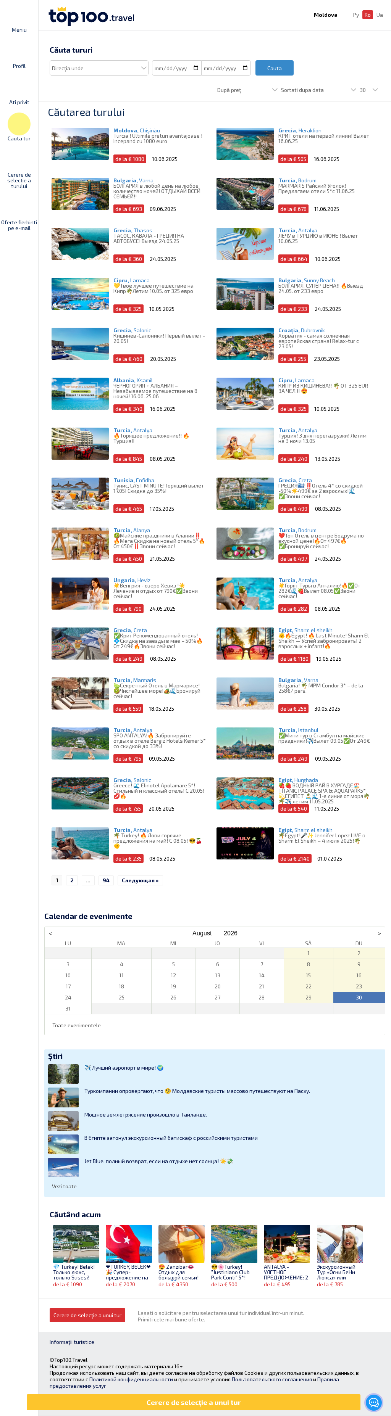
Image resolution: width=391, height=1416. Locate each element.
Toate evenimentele (76, 1025)
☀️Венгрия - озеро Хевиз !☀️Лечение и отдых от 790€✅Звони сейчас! (155, 590)
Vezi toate (64, 1186)
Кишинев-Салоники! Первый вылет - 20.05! (159, 338)
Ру (356, 14)
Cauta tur (19, 138)
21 (261, 986)
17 (68, 986)
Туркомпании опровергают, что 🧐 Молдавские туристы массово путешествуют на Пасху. (197, 1091)
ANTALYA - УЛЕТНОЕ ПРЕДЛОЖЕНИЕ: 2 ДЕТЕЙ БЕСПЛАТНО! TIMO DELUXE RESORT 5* (287, 1272)
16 (359, 975)
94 (106, 880)
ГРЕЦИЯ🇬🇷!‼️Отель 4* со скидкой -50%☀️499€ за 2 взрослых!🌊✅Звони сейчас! (320, 490)
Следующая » (140, 880)
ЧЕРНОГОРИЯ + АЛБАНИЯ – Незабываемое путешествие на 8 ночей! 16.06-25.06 (155, 390)
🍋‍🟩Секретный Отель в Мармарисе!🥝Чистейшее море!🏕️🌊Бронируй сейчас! (156, 690)
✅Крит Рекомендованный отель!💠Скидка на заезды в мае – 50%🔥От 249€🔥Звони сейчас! (158, 640)
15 (308, 975)
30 (359, 997)
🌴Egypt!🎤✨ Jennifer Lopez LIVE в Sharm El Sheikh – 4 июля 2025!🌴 (321, 838)
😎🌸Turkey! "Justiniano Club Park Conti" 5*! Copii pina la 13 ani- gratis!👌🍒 (234, 1272)
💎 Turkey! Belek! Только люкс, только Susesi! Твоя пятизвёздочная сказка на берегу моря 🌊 (74, 1272)
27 (217, 997)
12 (173, 975)
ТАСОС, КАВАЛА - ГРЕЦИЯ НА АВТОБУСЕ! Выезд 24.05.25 (148, 238)
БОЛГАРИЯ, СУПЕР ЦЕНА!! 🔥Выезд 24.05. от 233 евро (320, 288)
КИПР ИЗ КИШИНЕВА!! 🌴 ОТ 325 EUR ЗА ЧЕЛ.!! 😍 (323, 388)
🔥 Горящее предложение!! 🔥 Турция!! (151, 438)
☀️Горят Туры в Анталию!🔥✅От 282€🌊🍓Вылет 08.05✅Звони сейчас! (319, 590)
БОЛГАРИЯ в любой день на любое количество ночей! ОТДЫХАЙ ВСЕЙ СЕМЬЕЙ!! (156, 191)
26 (173, 997)
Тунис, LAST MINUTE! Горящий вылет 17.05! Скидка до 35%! (158, 488)
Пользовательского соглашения (272, 1379)
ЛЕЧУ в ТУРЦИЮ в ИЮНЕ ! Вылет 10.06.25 (318, 238)
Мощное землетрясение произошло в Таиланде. (145, 1114)
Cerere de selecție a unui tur (87, 1315)
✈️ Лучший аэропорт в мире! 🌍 (123, 1067)
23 (359, 986)
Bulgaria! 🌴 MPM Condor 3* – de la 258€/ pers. (320, 688)
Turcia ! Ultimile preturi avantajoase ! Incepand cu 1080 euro (157, 138)
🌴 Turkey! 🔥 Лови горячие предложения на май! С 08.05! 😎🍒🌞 (157, 840)
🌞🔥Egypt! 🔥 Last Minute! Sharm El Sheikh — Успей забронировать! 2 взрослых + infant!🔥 (323, 640)
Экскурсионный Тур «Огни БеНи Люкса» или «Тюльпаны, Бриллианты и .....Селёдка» (336, 1272)
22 (308, 986)
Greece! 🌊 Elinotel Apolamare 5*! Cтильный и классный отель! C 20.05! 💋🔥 (158, 790)
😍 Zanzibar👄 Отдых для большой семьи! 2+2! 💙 (178, 1272)
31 (68, 1008)
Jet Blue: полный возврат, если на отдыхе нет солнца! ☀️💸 (158, 1161)
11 (121, 975)
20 (218, 986)
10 (68, 975)
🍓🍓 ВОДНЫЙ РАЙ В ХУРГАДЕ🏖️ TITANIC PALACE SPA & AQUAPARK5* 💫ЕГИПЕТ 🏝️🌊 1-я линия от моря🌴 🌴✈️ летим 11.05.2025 (324, 793)
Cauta (274, 68)
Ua (379, 14)
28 (262, 997)
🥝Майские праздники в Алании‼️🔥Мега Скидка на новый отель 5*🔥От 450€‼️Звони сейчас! (159, 540)
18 (121, 986)
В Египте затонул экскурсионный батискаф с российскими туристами (171, 1137)
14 (262, 975)
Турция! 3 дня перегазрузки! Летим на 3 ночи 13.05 (322, 438)
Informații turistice (72, 1342)
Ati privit (19, 102)
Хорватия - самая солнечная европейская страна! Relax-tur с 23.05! (318, 340)
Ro (368, 14)
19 (173, 986)
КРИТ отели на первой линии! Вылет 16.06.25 (323, 138)
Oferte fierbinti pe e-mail (19, 225)
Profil (19, 66)
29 (308, 997)
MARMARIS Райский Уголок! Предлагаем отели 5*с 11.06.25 (316, 188)
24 (68, 997)
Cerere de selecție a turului (19, 180)
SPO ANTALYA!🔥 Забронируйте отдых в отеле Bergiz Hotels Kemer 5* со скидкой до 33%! (159, 740)
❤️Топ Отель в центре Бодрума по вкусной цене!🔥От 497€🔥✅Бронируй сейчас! (321, 540)
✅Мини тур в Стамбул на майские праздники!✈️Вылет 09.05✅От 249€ (324, 738)
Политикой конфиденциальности (131, 1379)
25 (121, 997)
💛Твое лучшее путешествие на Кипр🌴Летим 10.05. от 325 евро (153, 288)
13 (217, 975)
